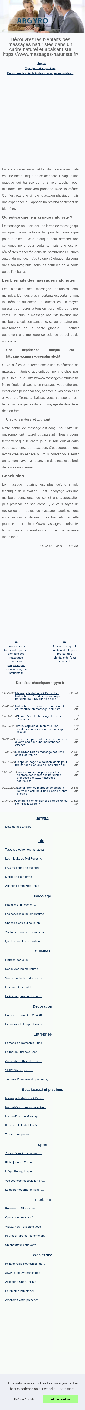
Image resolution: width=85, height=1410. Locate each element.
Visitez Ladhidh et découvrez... (25, 978)
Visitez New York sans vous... (24, 1226)
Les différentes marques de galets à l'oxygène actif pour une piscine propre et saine (42, 790)
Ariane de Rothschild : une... (23, 1061)
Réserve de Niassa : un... (21, 1208)
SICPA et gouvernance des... (23, 1272)
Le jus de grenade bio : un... (23, 996)
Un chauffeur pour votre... (22, 1244)
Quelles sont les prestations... (24, 941)
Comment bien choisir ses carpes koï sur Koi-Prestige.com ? (41, 802)
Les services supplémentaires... (25, 913)
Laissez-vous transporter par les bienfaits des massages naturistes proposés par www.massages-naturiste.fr (16, 659)
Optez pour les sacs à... (20, 1217)
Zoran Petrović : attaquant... (23, 1153)
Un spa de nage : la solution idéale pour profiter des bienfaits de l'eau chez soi (64, 653)
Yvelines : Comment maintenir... (25, 932)
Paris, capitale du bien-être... (24, 1125)
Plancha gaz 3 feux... (19, 959)
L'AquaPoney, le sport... (20, 1171)
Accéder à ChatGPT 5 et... (22, 1281)
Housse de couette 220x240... (24, 1015)
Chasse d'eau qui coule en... (23, 922)
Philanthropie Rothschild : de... (25, 1263)
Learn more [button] (66, 1389)
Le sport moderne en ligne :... (24, 1189)
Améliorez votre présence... (23, 1300)
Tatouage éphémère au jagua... (25, 849)
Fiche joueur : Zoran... (19, 1162)
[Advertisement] (42, 120)
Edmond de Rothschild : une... (25, 1043)
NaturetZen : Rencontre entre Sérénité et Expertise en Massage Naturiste (40, 708)
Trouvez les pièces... (18, 1134)
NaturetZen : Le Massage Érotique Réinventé (39, 718)
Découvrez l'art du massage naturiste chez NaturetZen (39, 753)
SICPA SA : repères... (19, 1070)
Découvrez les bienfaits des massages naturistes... (40, 73)
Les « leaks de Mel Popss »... (24, 858)
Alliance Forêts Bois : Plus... (23, 885)
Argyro (41, 63)
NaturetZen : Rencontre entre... (25, 1107)
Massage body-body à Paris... (24, 1098)
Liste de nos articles (18, 826)
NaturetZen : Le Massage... (23, 1116)
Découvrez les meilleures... (22, 968)
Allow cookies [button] (61, 1399)
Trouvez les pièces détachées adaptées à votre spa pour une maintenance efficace (41, 742)
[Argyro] (42, 16)
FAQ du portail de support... (23, 867)
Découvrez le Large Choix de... (25, 1024)
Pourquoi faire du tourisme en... (25, 1235)
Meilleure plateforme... (19, 876)
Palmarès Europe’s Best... (22, 1052)
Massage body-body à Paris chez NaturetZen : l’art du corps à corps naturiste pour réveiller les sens (37, 696)
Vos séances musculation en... (25, 1180)
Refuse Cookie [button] (24, 1399)
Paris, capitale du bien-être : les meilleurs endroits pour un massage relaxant (40, 728)
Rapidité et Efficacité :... (20, 904)
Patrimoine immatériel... (20, 1291)
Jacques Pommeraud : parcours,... (27, 1079)
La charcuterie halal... (19, 987)
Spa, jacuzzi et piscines (40, 68)
